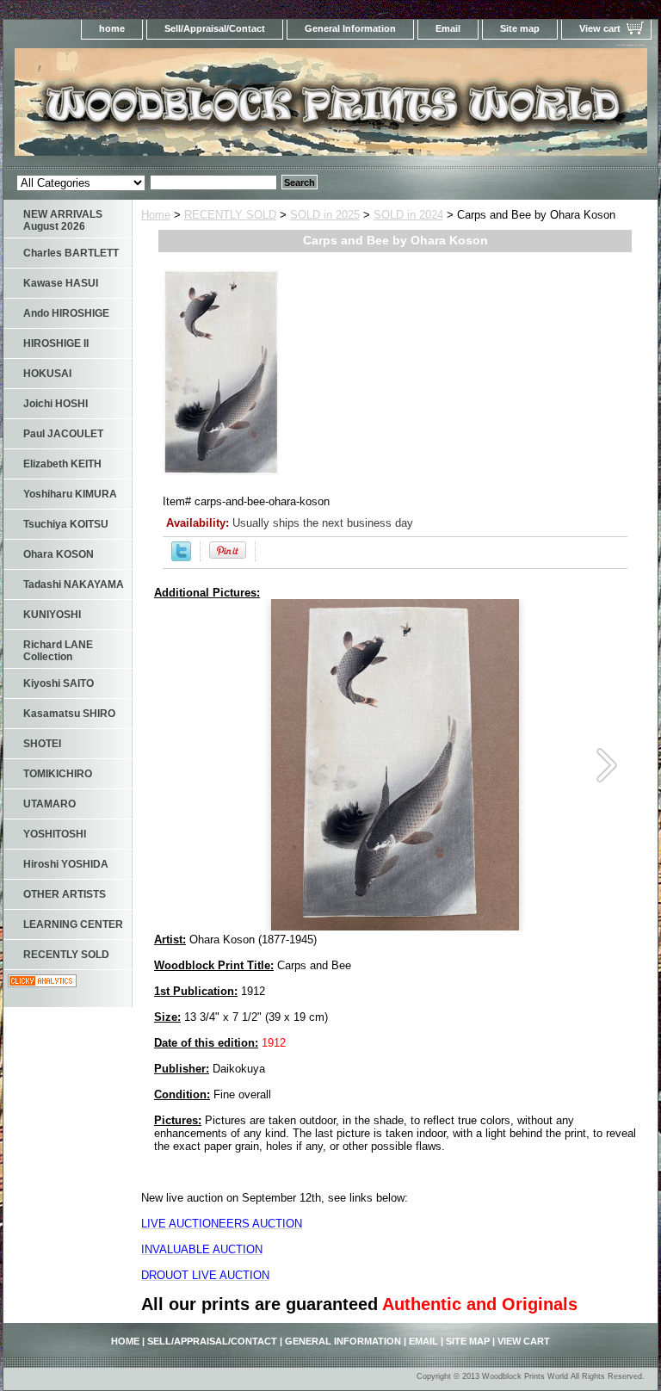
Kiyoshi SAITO (58, 683)
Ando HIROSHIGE (66, 313)
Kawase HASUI (60, 283)
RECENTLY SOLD (230, 214)
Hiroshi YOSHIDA (65, 864)
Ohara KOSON (58, 554)
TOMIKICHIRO (57, 774)
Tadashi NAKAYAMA (73, 584)
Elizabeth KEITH (62, 464)
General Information (350, 28)
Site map (520, 28)
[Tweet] (181, 557)
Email (448, 28)
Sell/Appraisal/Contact (214, 28)
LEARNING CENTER (73, 924)
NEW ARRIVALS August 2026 (62, 220)
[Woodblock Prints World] (218, 107)
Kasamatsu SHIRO (69, 714)
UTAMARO (49, 804)
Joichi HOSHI (55, 404)
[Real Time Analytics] (42, 983)
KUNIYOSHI (52, 615)
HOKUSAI (47, 374)
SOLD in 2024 (408, 214)
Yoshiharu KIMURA (70, 494)
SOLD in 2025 (325, 214)
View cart (600, 28)
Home (155, 214)
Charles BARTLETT (71, 253)
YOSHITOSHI (54, 834)
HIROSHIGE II (56, 343)
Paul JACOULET (63, 434)
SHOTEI (42, 744)
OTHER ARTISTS (64, 894)
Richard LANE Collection (58, 651)
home (112, 28)
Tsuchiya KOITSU (65, 524)
